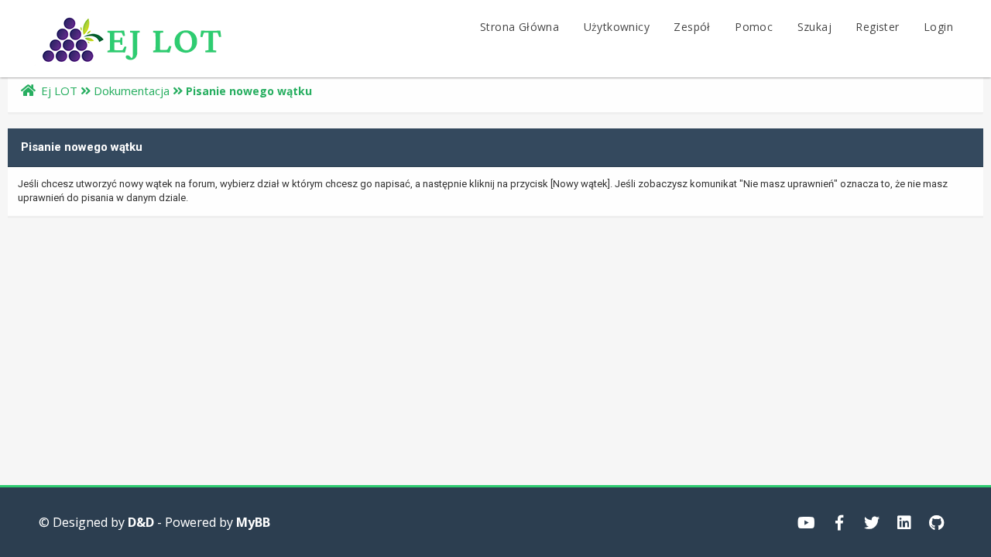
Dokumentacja (132, 90)
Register (877, 26)
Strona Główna (519, 26)
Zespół (692, 26)
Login (938, 26)
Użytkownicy (617, 26)
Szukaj (814, 26)
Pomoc (754, 26)
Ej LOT (59, 90)
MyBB (253, 522)
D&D (141, 522)
